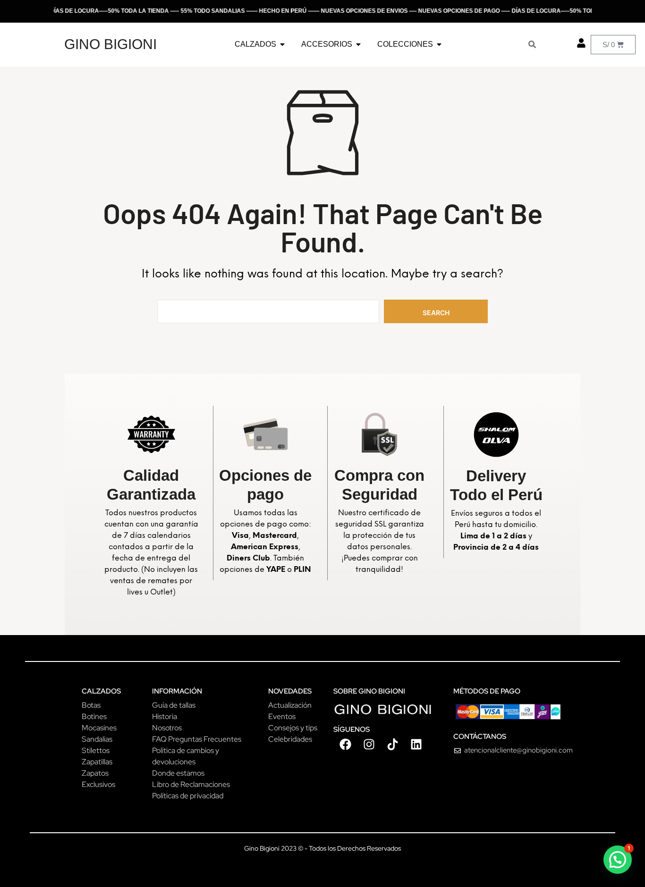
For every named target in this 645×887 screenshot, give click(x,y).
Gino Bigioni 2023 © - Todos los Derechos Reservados (322, 848)
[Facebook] (345, 744)
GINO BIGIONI (110, 44)
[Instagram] (369, 744)
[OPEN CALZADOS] (282, 44)
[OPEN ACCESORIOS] (358, 44)
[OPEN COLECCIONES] (439, 44)
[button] (617, 859)
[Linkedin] (416, 744)
